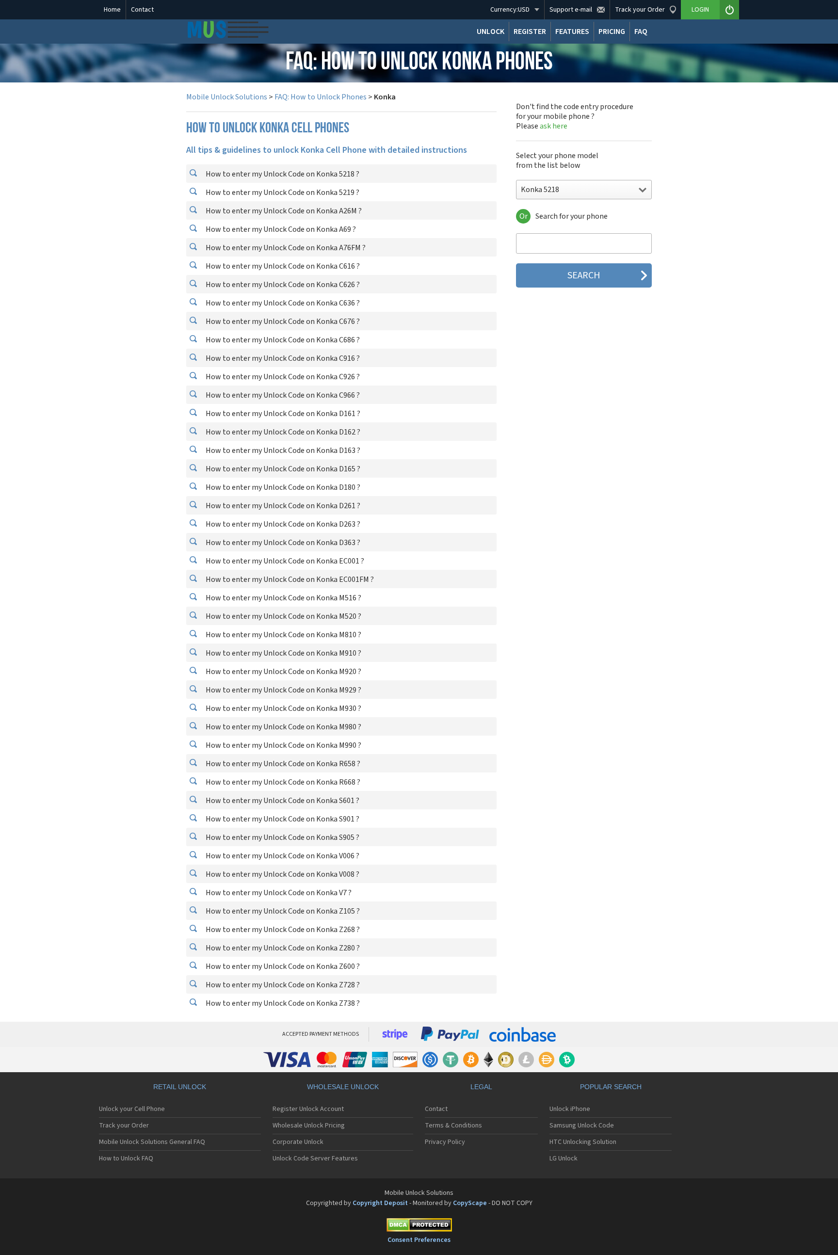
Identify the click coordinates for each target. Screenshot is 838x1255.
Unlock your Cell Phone (132, 1109)
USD (510, 10)
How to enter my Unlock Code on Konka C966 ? (282, 395)
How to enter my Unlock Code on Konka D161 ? (282, 413)
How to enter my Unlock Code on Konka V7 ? (278, 892)
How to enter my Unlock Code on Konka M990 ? (282, 745)
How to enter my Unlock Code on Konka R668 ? (282, 782)
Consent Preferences (419, 1240)
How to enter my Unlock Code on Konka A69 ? (280, 229)
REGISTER (530, 31)
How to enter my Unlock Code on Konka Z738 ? (282, 1003)
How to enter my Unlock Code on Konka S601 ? (281, 800)
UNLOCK (490, 31)
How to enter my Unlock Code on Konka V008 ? (281, 874)
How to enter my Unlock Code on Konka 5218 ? (281, 174)
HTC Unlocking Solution (582, 1142)
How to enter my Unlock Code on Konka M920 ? (282, 671)
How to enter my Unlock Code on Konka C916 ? (282, 358)
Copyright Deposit (380, 1203)
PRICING (611, 31)
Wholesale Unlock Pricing (309, 1125)
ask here (553, 126)
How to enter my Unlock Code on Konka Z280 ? (282, 948)
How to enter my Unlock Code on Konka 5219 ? (281, 192)
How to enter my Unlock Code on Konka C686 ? (282, 340)
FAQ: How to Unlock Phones (320, 97)
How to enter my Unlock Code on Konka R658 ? (282, 763)
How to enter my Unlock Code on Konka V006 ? (281, 856)
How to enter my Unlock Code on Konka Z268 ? (282, 929)
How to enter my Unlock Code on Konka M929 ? (282, 690)
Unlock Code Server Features (315, 1158)
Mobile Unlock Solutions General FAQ (152, 1142)
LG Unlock (563, 1158)
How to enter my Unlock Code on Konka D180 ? (282, 487)
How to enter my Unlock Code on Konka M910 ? (282, 653)
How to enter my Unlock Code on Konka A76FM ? (285, 247)
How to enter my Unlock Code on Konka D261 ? (282, 505)
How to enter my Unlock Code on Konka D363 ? (282, 542)
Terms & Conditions (453, 1125)
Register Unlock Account (308, 1109)
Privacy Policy (445, 1142)
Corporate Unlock (298, 1142)
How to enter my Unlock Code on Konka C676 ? (282, 321)
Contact (142, 10)
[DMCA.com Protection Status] (419, 1226)
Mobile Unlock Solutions (226, 97)
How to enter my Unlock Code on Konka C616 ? (282, 266)
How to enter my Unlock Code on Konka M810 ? (282, 634)
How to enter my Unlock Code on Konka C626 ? (282, 284)
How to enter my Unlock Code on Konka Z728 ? (282, 985)
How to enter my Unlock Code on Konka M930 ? (282, 708)
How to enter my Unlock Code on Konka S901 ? (281, 819)
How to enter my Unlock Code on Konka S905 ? (281, 837)
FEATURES (572, 31)
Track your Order (124, 1125)
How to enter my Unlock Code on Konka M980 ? (282, 727)
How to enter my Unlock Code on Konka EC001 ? (284, 561)
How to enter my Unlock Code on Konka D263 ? (282, 524)
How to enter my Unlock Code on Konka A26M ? (283, 211)
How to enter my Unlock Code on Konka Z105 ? (282, 911)
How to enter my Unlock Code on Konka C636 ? (282, 303)
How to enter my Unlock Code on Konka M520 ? (282, 616)
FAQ (640, 31)
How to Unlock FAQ (126, 1158)
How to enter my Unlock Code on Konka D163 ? (282, 450)
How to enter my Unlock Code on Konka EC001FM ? (289, 579)
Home (112, 10)
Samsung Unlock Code (581, 1125)
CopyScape (470, 1203)
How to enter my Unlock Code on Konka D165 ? (282, 469)
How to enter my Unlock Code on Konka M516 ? (282, 598)
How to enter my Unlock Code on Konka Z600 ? (282, 966)
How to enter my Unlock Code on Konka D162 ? (282, 432)
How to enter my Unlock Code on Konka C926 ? (282, 376)
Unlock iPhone (569, 1109)
